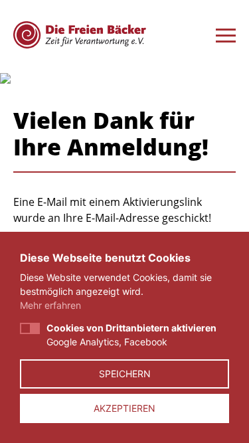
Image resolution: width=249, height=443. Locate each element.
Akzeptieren (124, 408)
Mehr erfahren (50, 305)
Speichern (125, 373)
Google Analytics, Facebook (131, 334)
